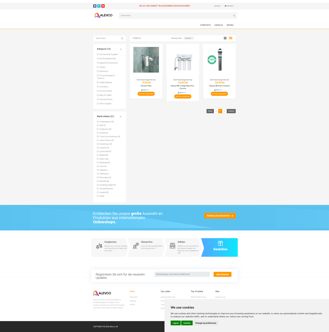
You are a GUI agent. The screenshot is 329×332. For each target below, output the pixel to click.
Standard (188, 38)
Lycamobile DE (105, 151)
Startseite (205, 25)
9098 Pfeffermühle (198, 297)
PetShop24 (103, 174)
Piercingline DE (105, 177)
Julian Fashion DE (106, 140)
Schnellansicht (146, 60)
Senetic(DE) (104, 192)
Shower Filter (146, 86)
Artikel (230, 25)
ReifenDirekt (104, 181)
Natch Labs (104, 159)
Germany (229, 6)
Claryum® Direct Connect (219, 86)
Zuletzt (231, 111)
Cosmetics (103, 87)
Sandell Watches (106, 189)
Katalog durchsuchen (218, 215)
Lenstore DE (104, 148)
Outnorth (103, 166)
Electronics (103, 71)
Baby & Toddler (105, 95)
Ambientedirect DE (106, 122)
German (217, 6)
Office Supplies (105, 104)
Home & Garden (105, 91)
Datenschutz (220, 297)
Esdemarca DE (105, 129)
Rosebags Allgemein (107, 185)
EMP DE (102, 125)
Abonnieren (222, 274)
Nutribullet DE (104, 163)
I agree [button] (176, 323)
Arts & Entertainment (107, 59)
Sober (101, 196)
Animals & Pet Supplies (108, 54)
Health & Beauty (105, 82)
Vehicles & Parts (105, 99)
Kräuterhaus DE (105, 144)
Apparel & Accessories (108, 63)
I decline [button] (187, 323)
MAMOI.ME (103, 155)
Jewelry (102, 67)
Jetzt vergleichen (146, 94)
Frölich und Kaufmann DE (109, 137)
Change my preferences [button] (205, 323)
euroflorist (103, 133)
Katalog (219, 25)
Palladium (103, 170)
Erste (210, 111)
